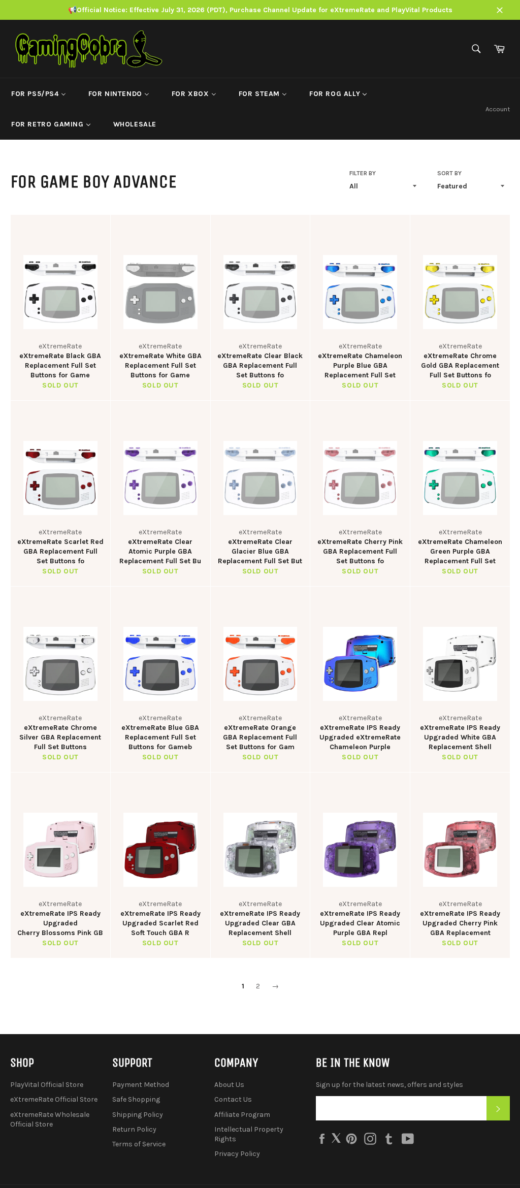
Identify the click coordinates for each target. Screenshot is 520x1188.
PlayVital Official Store (46, 1084)
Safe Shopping (136, 1099)
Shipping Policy (137, 1114)
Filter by (362, 173)
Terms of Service (139, 1144)
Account (497, 109)
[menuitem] (38, 93)
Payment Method (140, 1084)
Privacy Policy (237, 1153)
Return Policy (134, 1129)
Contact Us (233, 1099)
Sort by (449, 173)
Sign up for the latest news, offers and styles (389, 1084)
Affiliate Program (242, 1114)
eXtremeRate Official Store (54, 1099)
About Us (229, 1084)
